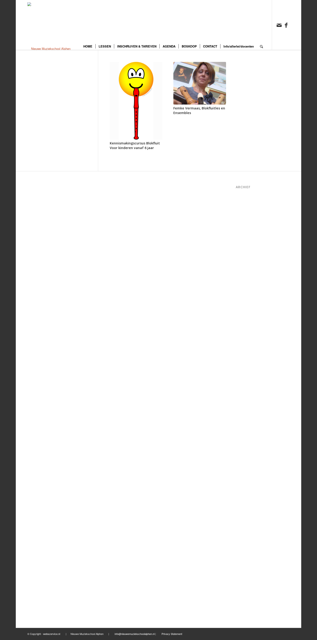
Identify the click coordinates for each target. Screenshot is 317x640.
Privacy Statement (172, 634)
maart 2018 (243, 532)
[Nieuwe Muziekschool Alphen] (49, 25)
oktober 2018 (244, 512)
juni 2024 (242, 253)
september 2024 (246, 238)
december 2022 (246, 333)
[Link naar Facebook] (286, 24)
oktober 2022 (244, 343)
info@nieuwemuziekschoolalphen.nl (135, 634)
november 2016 (246, 586)
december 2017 (246, 542)
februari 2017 (244, 572)
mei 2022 (242, 363)
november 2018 (246, 507)
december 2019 (246, 452)
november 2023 (246, 288)
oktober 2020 (244, 422)
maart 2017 (243, 567)
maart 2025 (243, 219)
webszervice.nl (52, 634)
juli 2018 (241, 517)
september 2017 (246, 552)
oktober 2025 (244, 204)
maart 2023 (243, 318)
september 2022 (246, 348)
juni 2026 (242, 194)
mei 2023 (242, 313)
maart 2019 (243, 492)
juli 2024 (241, 248)
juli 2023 (241, 303)
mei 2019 (242, 482)
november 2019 (246, 457)
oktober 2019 (244, 462)
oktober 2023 (244, 293)
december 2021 (246, 383)
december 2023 (246, 283)
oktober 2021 (244, 393)
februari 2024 (244, 273)
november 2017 (246, 547)
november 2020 (246, 417)
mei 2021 (242, 413)
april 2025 (242, 213)
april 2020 (242, 437)
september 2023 (246, 298)
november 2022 (246, 338)
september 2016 (246, 591)
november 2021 (246, 387)
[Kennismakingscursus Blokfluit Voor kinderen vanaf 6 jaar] (136, 101)
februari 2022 (244, 378)
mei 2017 (242, 562)
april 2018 (242, 527)
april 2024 (242, 263)
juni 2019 (242, 477)
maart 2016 (243, 606)
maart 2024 (243, 268)
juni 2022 (242, 358)
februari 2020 (244, 442)
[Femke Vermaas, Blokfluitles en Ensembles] (199, 83)
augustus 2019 (246, 472)
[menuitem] (87, 25)
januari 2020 (244, 447)
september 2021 (246, 397)
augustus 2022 (246, 353)
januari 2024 (244, 278)
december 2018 (246, 502)
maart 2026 (243, 199)
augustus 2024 (246, 243)
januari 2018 (244, 537)
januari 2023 (244, 328)
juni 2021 (242, 407)
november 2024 (246, 233)
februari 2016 (244, 611)
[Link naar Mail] (279, 24)
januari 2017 (244, 577)
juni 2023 (242, 308)
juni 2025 (242, 209)
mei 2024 (242, 258)
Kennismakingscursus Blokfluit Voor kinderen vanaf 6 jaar (135, 145)
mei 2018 (242, 522)
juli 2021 (241, 403)
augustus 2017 (246, 557)
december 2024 (246, 228)
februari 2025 (244, 223)
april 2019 (242, 487)
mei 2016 (242, 596)
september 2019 (246, 467)
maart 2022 (243, 373)
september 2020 (246, 427)
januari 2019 (244, 497)
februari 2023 (244, 323)
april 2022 (242, 368)
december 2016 (246, 582)
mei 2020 (242, 432)
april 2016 (242, 601)
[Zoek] (261, 25)
